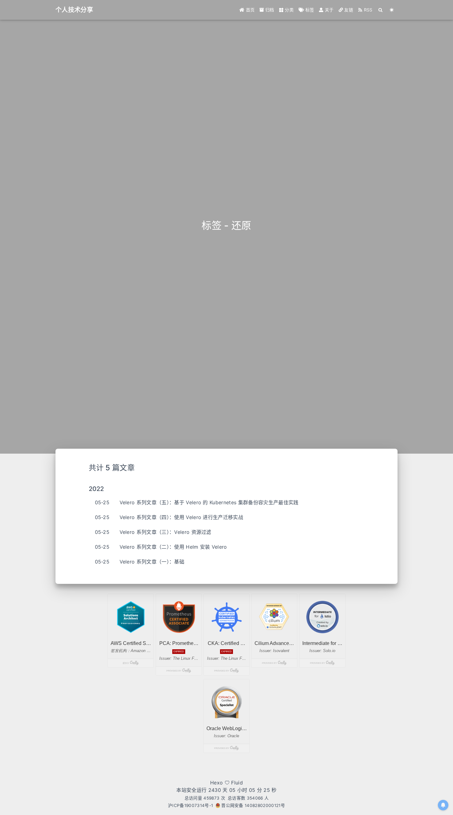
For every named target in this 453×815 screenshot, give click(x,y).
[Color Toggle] (392, 10)
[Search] (380, 10)
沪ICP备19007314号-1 (190, 805)
